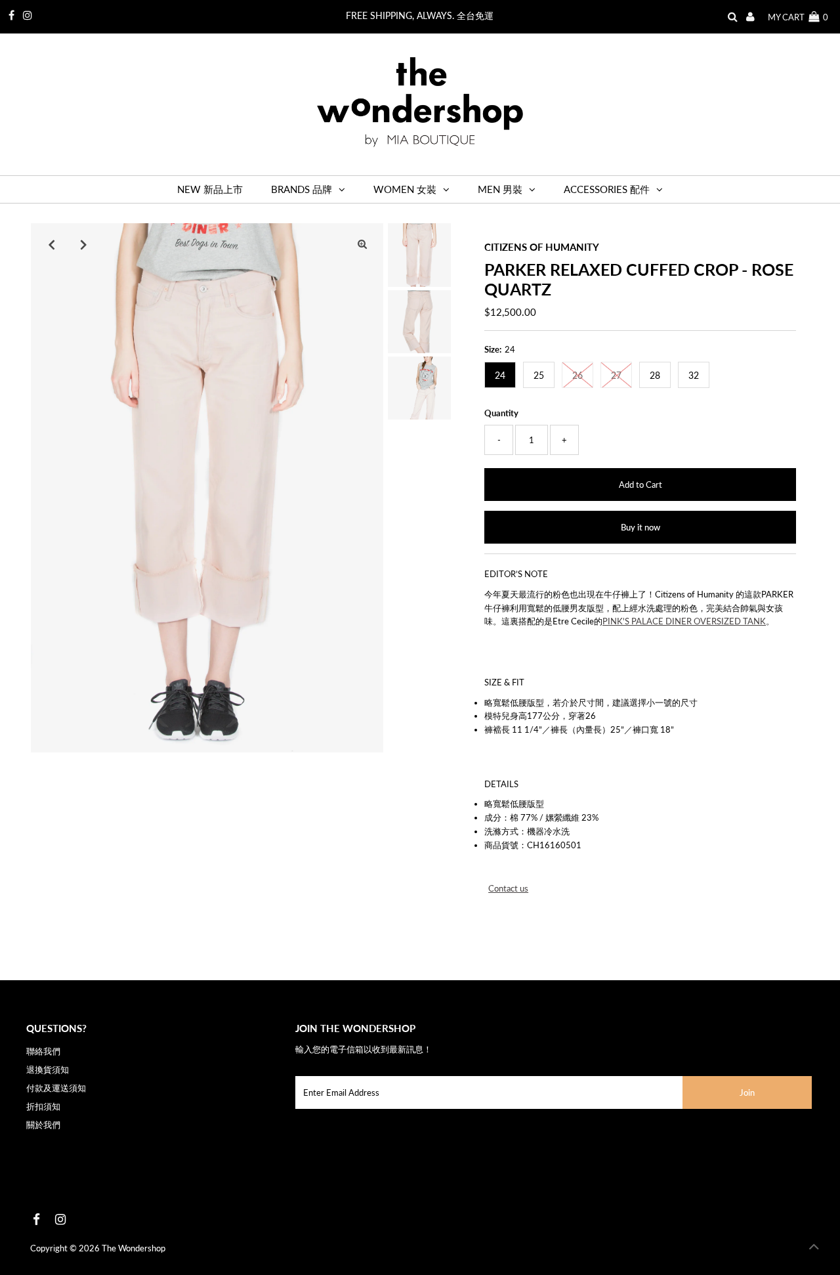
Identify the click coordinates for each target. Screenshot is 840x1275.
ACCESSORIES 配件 (607, 189)
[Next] (84, 244)
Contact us (508, 889)
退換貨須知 (47, 1069)
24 (500, 375)
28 (655, 375)
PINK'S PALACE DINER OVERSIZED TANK (684, 621)
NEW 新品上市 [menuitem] (210, 189)
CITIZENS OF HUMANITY (541, 247)
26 (577, 375)
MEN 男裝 (500, 189)
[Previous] (51, 244)
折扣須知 (43, 1106)
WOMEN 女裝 (404, 189)
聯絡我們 (43, 1051)
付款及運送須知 (56, 1088)
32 (693, 375)
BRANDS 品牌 (301, 189)
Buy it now (640, 527)
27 (616, 375)
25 (539, 375)
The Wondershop (133, 1248)
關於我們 (43, 1124)
